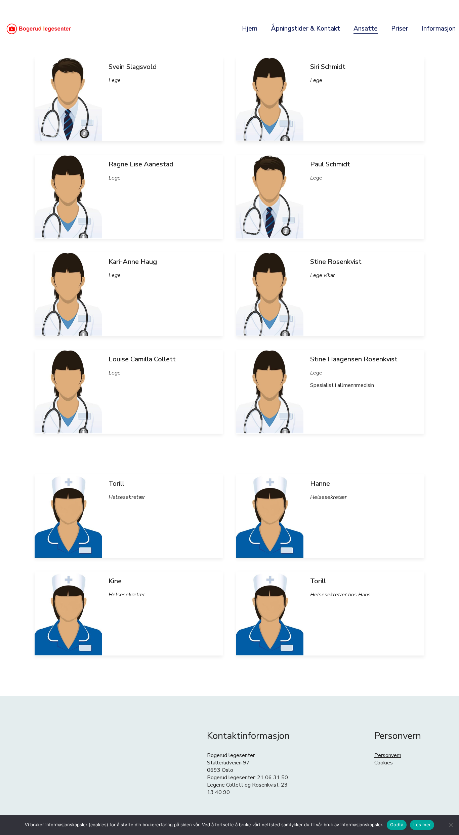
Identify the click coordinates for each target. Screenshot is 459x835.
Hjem (249, 28)
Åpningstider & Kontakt (305, 28)
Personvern (387, 755)
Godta (396, 824)
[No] (450, 825)
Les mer (422, 824)
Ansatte (365, 28)
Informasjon (439, 28)
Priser (399, 28)
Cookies (383, 762)
